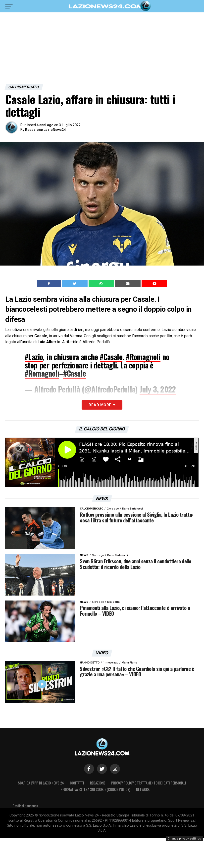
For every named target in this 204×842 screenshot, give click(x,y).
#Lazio (34, 356)
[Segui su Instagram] (115, 769)
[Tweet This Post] (75, 284)
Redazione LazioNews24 (45, 130)
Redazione (97, 782)
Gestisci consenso (25, 805)
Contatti (77, 782)
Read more (100, 405)
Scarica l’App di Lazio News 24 (41, 782)
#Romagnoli (143, 356)
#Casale (111, 356)
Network (143, 789)
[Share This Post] (102, 284)
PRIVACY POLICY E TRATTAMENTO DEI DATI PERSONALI (148, 782)
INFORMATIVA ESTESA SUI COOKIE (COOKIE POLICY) (94, 789)
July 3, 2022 (158, 389)
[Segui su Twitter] (102, 769)
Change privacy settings (184, 838)
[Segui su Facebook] (89, 769)
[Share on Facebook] (49, 284)
